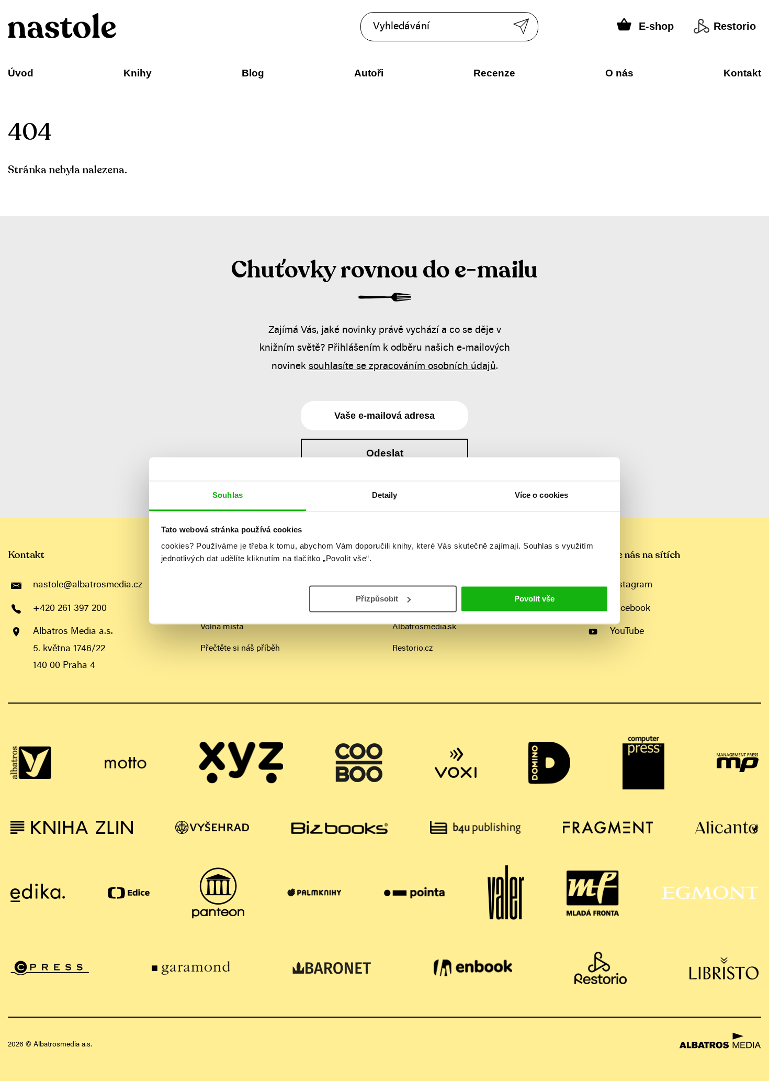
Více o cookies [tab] (541, 495)
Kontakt (742, 73)
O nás (619, 73)
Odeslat (384, 453)
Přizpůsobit (377, 598)
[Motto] (125, 762)
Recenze (494, 73)
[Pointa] (414, 893)
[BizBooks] (339, 827)
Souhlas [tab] (227, 495)
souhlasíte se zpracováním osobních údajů (402, 367)
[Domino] (549, 762)
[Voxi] (455, 762)
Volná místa (221, 627)
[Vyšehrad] (212, 827)
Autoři (368, 73)
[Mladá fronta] (593, 893)
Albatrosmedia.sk (424, 627)
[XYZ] (241, 762)
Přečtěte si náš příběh (240, 648)
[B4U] (475, 827)
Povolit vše (534, 598)
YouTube (627, 632)
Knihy (137, 73)
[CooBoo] (359, 762)
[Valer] (506, 893)
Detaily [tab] (385, 495)
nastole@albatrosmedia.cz (87, 585)
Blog (253, 73)
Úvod (20, 73)
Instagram (631, 585)
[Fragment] (608, 827)
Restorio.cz (412, 648)
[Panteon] (218, 893)
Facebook (630, 609)
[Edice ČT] (128, 893)
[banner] (93, 25)
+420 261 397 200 (70, 609)
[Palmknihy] (314, 893)
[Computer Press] (643, 762)
